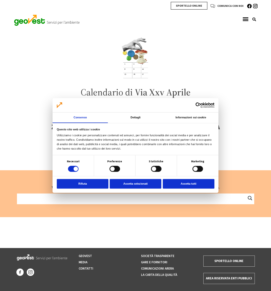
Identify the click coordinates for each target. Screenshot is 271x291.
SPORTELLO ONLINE (189, 6)
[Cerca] (253, 19)
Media (83, 262)
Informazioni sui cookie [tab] (191, 117)
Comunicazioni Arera (157, 268)
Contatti (86, 268)
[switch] (115, 169)
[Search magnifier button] (249, 198)
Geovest (85, 256)
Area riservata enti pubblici (229, 278)
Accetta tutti (188, 183)
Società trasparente (157, 256)
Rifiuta (82, 183)
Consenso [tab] (80, 117)
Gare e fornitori (154, 262)
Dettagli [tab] (136, 117)
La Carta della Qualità (159, 275)
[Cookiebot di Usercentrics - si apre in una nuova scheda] (198, 105)
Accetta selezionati (135, 183)
